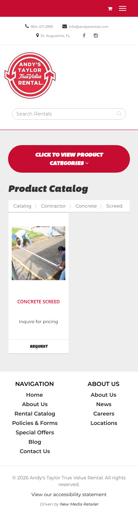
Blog (34, 442)
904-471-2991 (41, 27)
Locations (103, 423)
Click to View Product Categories (69, 158)
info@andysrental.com (89, 27)
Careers (104, 413)
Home (34, 395)
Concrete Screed (38, 302)
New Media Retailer (79, 504)
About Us (35, 404)
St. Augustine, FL (55, 36)
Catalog (22, 206)
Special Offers (35, 432)
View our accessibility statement (69, 494)
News (104, 404)
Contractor (53, 206)
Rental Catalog (34, 413)
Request (49, 346)
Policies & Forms (35, 423)
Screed (114, 206)
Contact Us (35, 451)
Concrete (86, 206)
